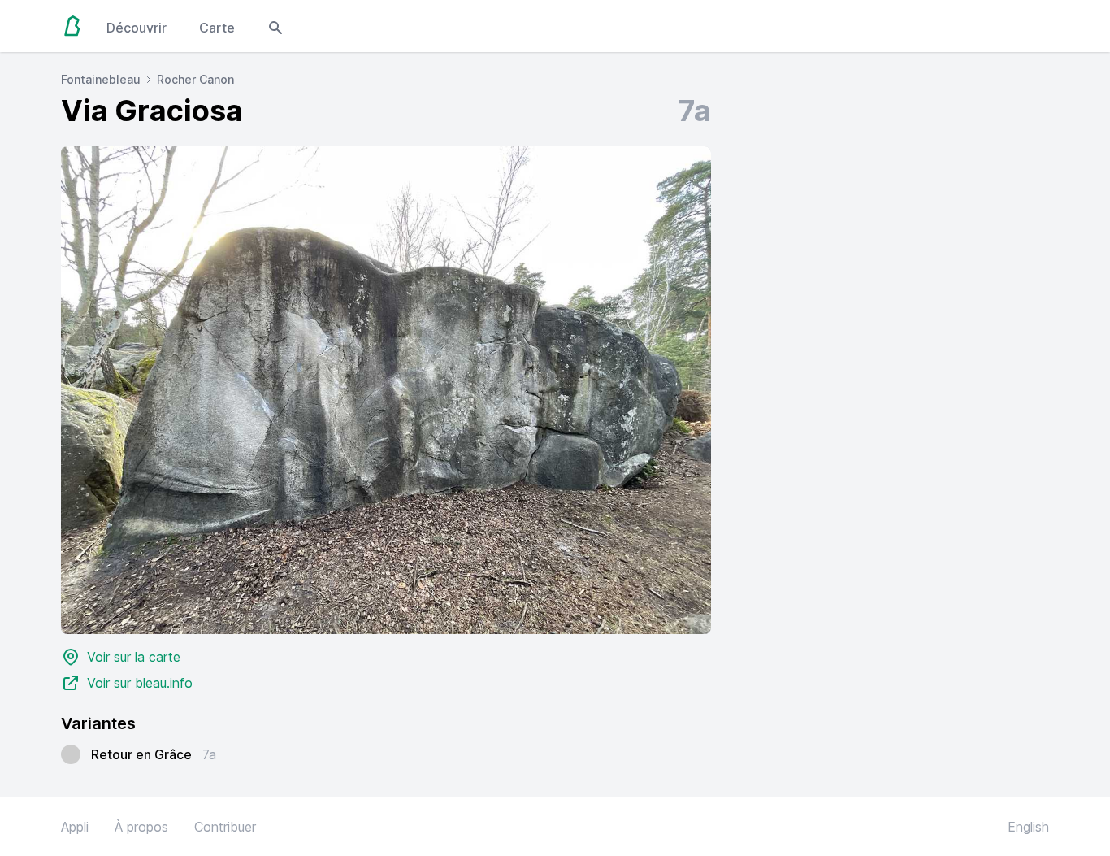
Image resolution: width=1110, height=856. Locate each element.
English (1028, 827)
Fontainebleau (101, 79)
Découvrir (136, 28)
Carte (217, 28)
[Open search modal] (275, 26)
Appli (75, 827)
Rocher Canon (195, 79)
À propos (141, 827)
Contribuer (225, 827)
